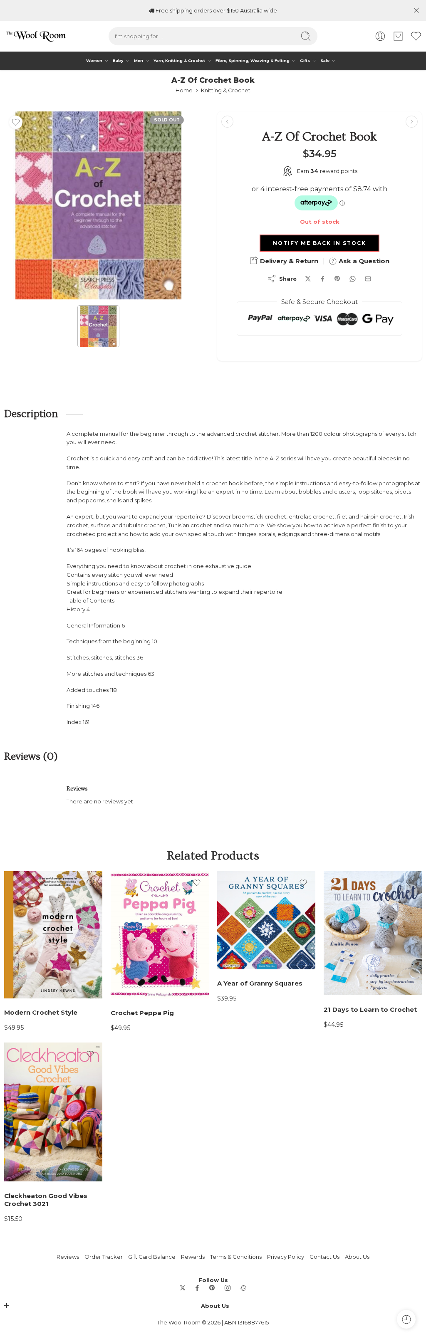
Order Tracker (103, 1256)
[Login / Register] (380, 36)
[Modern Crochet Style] (53, 934)
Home (184, 90)
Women (94, 60)
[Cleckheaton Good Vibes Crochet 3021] (53, 1112)
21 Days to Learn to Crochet (370, 1009)
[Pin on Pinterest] (337, 278)
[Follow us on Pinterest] (212, 1288)
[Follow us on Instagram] (227, 1288)
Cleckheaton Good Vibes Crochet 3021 (45, 1200)
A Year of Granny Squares (259, 983)
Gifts (305, 60)
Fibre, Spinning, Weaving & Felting (252, 60)
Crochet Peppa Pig (142, 1013)
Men (138, 60)
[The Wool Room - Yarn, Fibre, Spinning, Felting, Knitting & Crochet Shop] (35, 36)
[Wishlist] (15, 122)
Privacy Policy (285, 1256)
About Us (357, 1256)
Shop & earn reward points (216, 10)
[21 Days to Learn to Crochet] (373, 933)
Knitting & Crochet (225, 90)
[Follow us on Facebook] (197, 1288)
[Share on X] (308, 279)
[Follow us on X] (183, 1288)
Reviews (68, 1256)
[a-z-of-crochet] (98, 205)
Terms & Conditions (236, 1256)
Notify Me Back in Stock (319, 243)
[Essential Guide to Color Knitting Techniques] (412, 122)
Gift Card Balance (152, 1256)
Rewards (193, 1256)
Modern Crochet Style (40, 1012)
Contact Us (324, 1256)
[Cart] (398, 36)
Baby (118, 60)
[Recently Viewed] (406, 1319)
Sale (324, 60)
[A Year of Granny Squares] (266, 920)
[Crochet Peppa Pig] (160, 935)
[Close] (416, 10)
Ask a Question (363, 261)
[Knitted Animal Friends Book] (227, 122)
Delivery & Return (288, 261)
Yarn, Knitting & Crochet (179, 60)
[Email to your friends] (368, 278)
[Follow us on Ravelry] (243, 1288)
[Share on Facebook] (323, 279)
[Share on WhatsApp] (352, 278)
